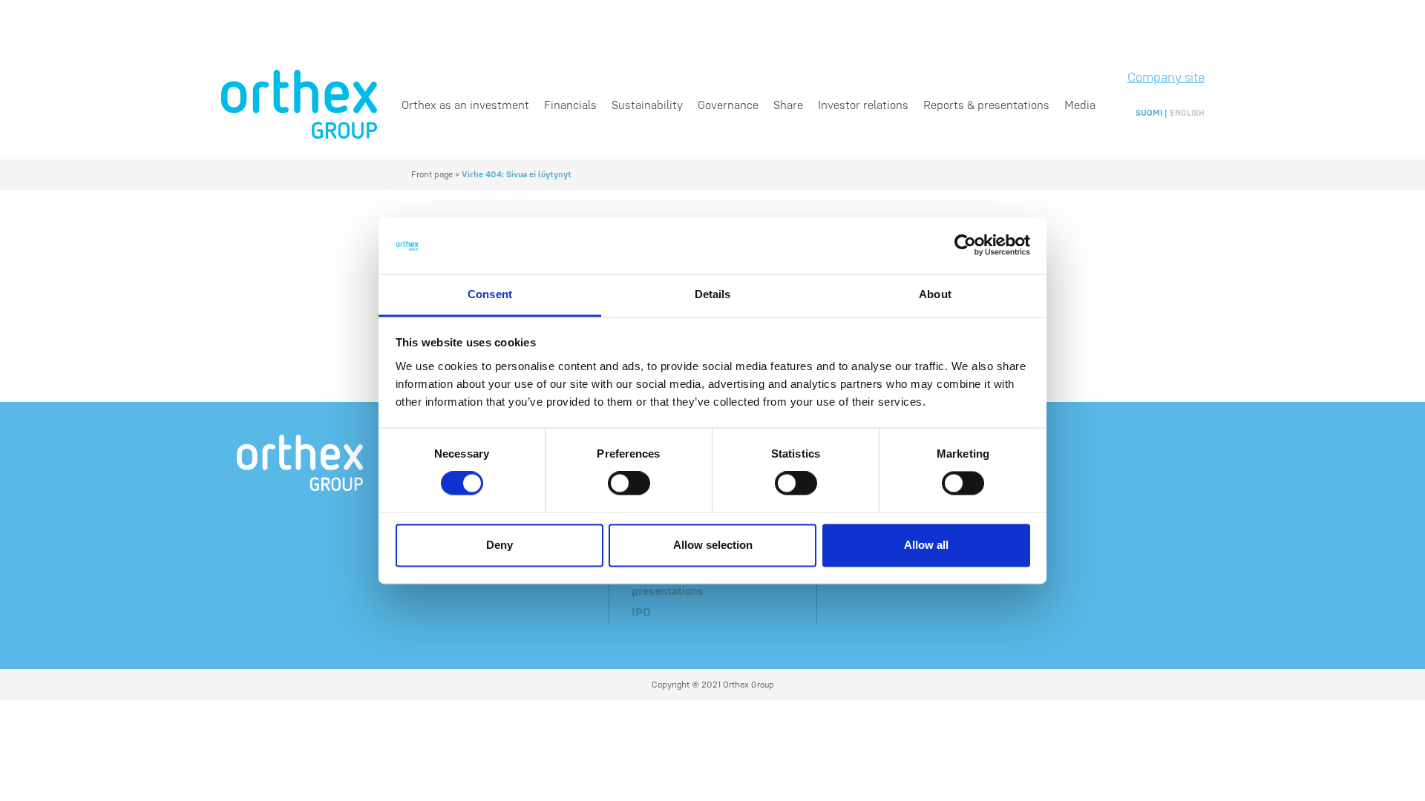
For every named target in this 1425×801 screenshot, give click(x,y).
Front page (432, 173)
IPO (641, 611)
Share (788, 104)
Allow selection (713, 544)
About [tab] (935, 294)
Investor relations (863, 104)
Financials (570, 104)
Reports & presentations (986, 104)
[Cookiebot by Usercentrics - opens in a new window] (965, 245)
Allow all (926, 544)
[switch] (629, 483)
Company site (1166, 76)
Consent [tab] (490, 294)
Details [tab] (713, 294)
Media (1079, 104)
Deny (499, 544)
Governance (728, 104)
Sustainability (647, 104)
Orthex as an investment (465, 104)
